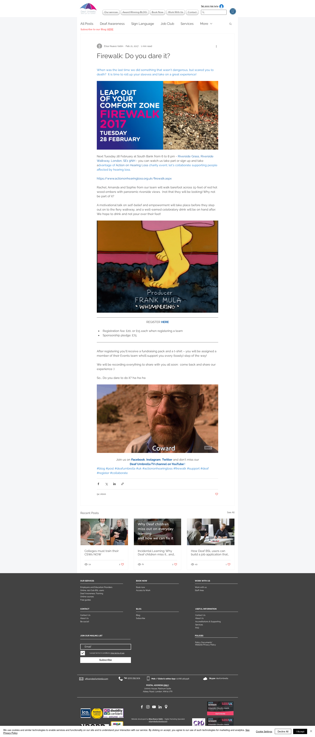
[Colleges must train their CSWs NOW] (104, 532)
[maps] (166, 707)
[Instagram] (148, 707)
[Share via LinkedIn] (114, 483)
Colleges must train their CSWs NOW (101, 552)
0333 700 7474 (134, 678)
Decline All (283, 731)
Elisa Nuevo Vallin (156, 719)
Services (187, 24)
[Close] (311, 731)
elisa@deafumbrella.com (158, 721)
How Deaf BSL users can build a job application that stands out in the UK (209, 552)
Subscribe (140, 618)
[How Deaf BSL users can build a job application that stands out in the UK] (210, 532)
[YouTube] (154, 707)
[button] (230, 23)
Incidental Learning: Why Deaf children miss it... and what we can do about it (156, 552)
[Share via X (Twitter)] (106, 483)
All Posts (86, 24)
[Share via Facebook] (98, 483)
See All (231, 512)
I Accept (300, 731)
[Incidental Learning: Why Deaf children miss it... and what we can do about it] (157, 532)
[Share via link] (122, 483)
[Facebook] (142, 707)
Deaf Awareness (112, 24)
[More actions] (216, 46)
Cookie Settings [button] (264, 731)
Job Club (167, 24)
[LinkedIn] (160, 707)
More (204, 24)
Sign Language (142, 24)
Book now (140, 587)
